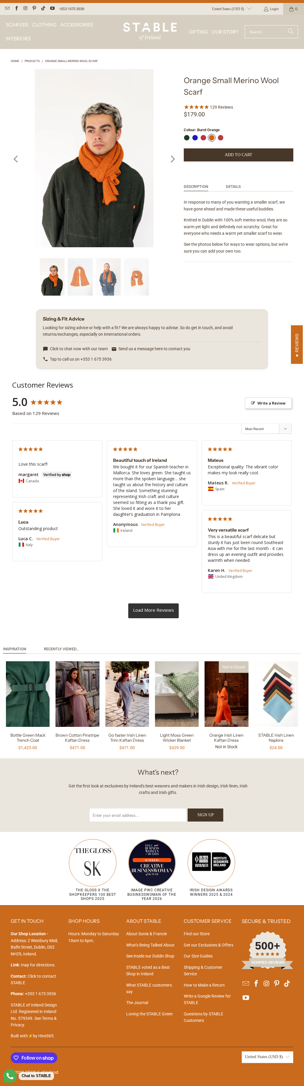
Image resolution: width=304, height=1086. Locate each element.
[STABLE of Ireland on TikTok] (42, 9)
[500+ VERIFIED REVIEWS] (268, 967)
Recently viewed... (61, 649)
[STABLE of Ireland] (150, 32)
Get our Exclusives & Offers (208, 945)
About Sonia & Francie (146, 933)
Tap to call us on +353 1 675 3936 (81, 359)
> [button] (153, 610)
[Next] (172, 159)
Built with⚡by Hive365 (32, 1035)
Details (233, 186)
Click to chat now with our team (79, 348)
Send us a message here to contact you (154, 348)
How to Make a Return (204, 985)
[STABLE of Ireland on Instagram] (25, 9)
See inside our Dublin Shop (150, 956)
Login (274, 9)
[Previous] (16, 159)
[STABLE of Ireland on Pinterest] (34, 9)
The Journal (137, 1002)
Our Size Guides (198, 956)
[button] (17, 25)
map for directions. (33, 965)
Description (196, 186)
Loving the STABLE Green (149, 1014)
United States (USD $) (228, 9)
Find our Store (197, 933)
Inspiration (14, 649)
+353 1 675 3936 (71, 9)
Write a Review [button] (271, 403)
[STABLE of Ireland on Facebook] (15, 9)
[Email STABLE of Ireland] (7, 9)
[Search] (290, 31)
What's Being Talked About (150, 945)
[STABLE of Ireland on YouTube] (51, 9)
